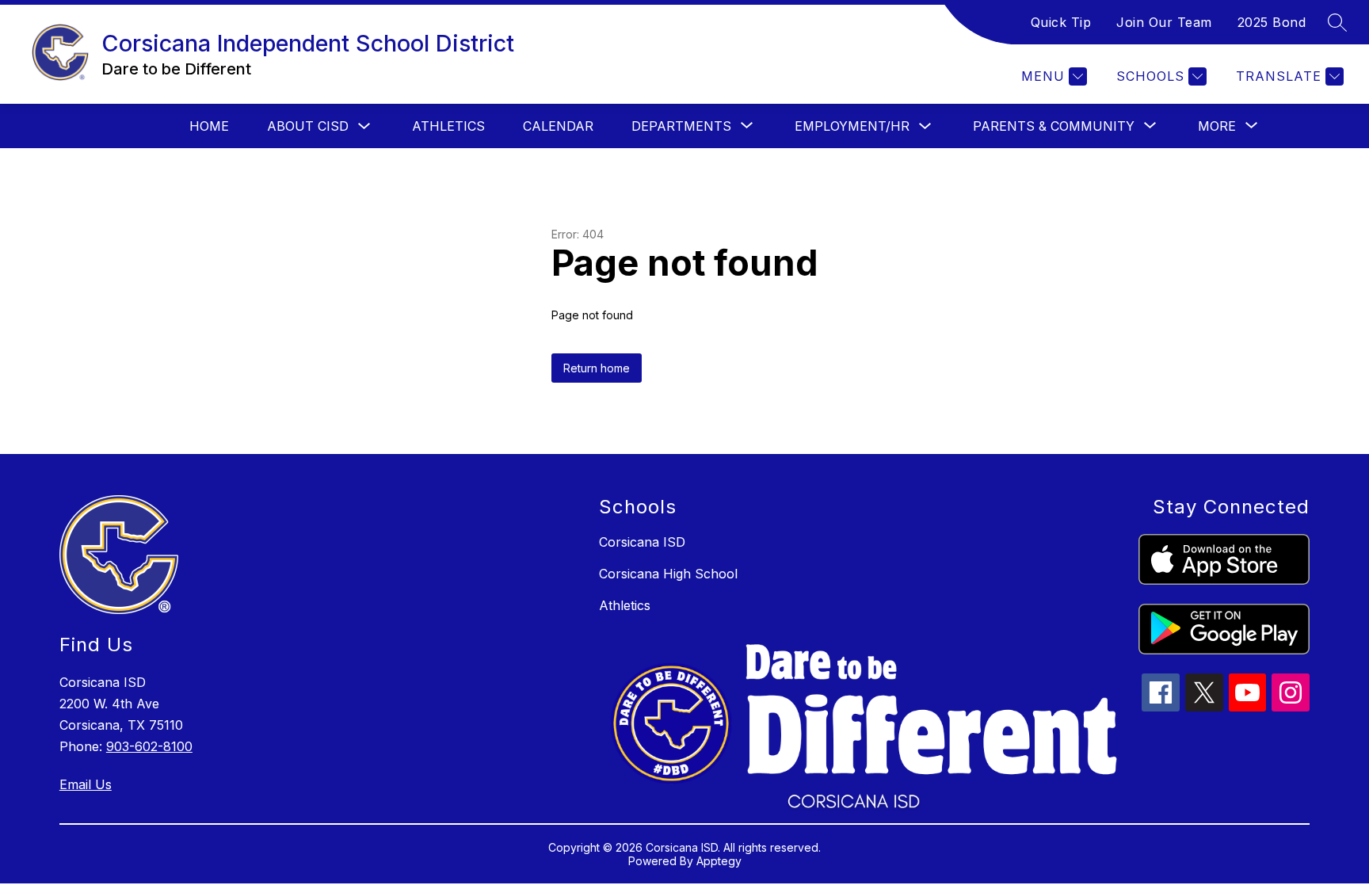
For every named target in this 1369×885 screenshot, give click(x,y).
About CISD (308, 126)
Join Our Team (1164, 22)
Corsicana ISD (642, 542)
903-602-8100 (149, 746)
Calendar (558, 126)
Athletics (448, 126)
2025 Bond (1271, 22)
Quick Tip (1061, 22)
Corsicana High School (668, 574)
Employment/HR (852, 126)
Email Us (85, 784)
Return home (596, 368)
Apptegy (719, 861)
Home (209, 126)
